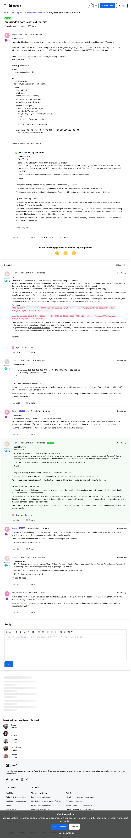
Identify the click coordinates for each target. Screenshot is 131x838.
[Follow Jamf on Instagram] (22, 779)
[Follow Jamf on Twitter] (7, 779)
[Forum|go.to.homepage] (15, 5)
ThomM (13, 740)
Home (5, 12)
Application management (41, 805)
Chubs (13, 725)
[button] (5, 6)
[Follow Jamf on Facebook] (27, 779)
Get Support (16, 12)
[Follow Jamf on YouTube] (17, 779)
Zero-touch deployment (41, 797)
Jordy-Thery (15, 747)
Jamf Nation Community (16, 801)
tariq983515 (17, 593)
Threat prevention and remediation (80, 805)
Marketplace (11, 809)
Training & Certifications (15, 797)
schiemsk (15, 273)
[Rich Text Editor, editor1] (65, 647)
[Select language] (96, 5)
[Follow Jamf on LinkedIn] (12, 779)
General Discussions (35, 12)
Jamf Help (10, 793)
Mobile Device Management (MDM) (46, 801)
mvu (12, 732)
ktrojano (13, 755)
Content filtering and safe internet (80, 809)
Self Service (71, 793)
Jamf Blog (10, 805)
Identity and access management (80, 797)
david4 (15, 34)
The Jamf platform (39, 793)
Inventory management (41, 809)
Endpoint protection (74, 801)
